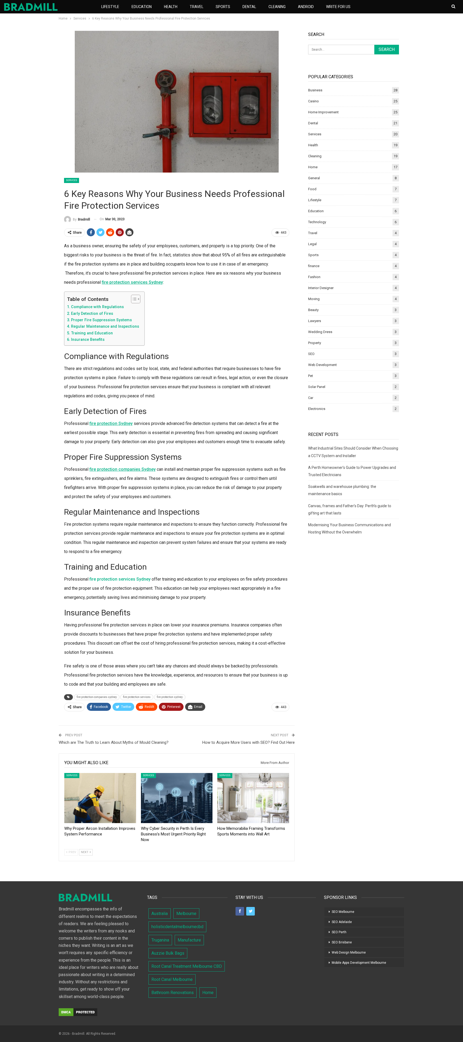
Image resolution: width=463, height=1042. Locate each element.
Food (312, 189)
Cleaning (277, 7)
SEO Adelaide (342, 922)
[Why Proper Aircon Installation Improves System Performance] (100, 798)
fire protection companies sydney (97, 697)
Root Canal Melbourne (172, 979)
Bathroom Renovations (172, 992)
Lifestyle (110, 7)
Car (310, 398)
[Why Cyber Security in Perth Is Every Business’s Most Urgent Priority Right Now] (177, 798)
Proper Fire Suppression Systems (101, 320)
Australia (159, 913)
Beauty (313, 310)
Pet (310, 376)
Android (306, 7)
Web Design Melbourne (349, 952)
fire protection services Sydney (120, 579)
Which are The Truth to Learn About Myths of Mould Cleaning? (114, 742)
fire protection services (137, 697)
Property (314, 343)
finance (313, 266)
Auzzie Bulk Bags (167, 953)
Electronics (316, 409)
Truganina (160, 940)
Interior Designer (321, 288)
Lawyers (314, 321)
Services (71, 180)
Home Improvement (323, 112)
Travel (196, 7)
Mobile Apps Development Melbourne (359, 963)
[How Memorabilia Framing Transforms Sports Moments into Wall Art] (253, 798)
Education (142, 7)
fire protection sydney (170, 697)
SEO (311, 354)
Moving (314, 299)
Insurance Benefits (87, 339)
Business (315, 90)
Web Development (322, 365)
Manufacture (189, 940)
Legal (312, 244)
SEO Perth (339, 932)
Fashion (314, 277)
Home (313, 167)
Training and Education (92, 333)
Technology (317, 222)
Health (170, 7)
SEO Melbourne (343, 912)
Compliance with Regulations (97, 307)
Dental (249, 7)
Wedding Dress (320, 332)
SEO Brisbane (342, 942)
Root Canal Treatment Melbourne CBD (186, 966)
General (314, 178)
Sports (223, 7)
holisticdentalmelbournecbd (177, 926)
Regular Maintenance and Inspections (105, 326)
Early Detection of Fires (92, 313)
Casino (313, 101)
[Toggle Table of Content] (133, 299)
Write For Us (338, 7)
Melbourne (186, 913)
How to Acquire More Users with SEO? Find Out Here (248, 742)
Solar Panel (316, 387)
